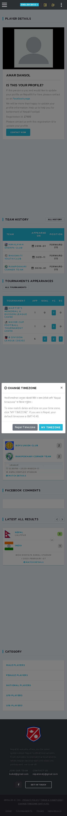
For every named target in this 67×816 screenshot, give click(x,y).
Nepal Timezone (25, 427)
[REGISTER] (53, 5)
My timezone (50, 427)
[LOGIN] (45, 5)
